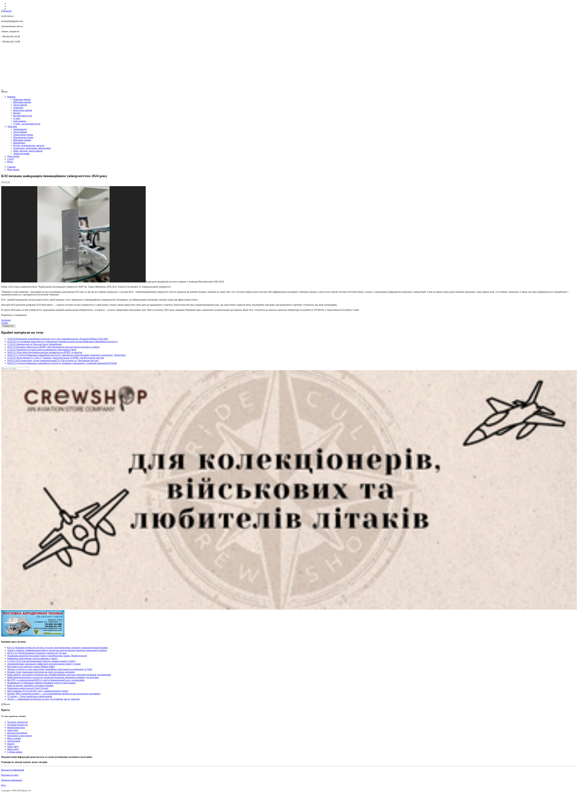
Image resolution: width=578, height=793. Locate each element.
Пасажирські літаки (23, 137)
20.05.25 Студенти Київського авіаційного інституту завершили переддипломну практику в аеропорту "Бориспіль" (66, 355)
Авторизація (13, 741)
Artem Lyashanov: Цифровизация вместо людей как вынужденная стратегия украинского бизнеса (57, 650)
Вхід (3, 785)
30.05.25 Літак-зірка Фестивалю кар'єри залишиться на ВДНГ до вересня (44, 352)
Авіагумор (12, 730)
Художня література (17, 724)
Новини (11, 96)
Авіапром (18, 107)
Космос (17, 113)
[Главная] (6, 11)
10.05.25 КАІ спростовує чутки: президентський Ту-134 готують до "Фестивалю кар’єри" (53, 360)
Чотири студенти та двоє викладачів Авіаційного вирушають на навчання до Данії (49, 669)
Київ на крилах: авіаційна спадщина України (30, 685)
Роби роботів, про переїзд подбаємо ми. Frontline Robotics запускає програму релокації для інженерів (59, 674)
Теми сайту (13, 746)
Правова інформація (11, 780)
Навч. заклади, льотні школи (27, 151)
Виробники (19, 142)
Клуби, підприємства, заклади (28, 145)
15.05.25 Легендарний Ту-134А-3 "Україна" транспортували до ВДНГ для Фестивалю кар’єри (55, 357)
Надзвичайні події (22, 115)
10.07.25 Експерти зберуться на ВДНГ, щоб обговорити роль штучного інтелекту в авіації (53, 347)
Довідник (12, 126)
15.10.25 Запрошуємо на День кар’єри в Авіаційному (34, 344)
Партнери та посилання (19, 735)
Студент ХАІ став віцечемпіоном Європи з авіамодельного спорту (41, 661)
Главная (11, 167)
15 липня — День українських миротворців (29, 696)
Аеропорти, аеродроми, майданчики (32, 148)
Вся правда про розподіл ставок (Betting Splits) (31, 666)
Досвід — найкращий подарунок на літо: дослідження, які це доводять (43, 699)
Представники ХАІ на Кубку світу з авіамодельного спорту (37, 691)
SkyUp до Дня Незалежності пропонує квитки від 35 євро (37, 653)
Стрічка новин (14, 752)
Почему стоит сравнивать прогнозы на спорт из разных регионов (41, 672)
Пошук (10, 743)
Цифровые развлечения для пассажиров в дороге (32, 658)
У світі (16, 118)
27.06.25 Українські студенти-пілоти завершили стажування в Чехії (41, 349)
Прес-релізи (13, 156)
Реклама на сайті (9, 775)
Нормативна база (16, 727)
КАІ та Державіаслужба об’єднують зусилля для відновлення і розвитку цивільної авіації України (57, 647)
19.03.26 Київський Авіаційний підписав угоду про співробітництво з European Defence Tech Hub (57, 339)
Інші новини (19, 121)
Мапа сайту (13, 749)
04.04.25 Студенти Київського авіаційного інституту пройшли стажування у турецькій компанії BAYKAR (62, 363)
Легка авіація (20, 105)
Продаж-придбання (17, 733)
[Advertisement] (91, 66)
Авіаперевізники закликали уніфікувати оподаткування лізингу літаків (44, 664)
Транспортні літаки (23, 134)
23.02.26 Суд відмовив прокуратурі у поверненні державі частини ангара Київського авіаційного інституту (62, 341)
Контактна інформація (12, 770)
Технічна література (17, 722)
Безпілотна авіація (22, 110)
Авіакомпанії (20, 129)
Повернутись (8, 326)
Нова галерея (14, 738)
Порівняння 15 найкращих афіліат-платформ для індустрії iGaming (41, 682)
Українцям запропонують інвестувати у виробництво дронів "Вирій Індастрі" (47, 655)
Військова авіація (22, 102)
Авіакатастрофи (21, 153)
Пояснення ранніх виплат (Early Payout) (27, 688)
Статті (10, 159)
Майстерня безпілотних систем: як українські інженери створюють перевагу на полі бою (53, 677)
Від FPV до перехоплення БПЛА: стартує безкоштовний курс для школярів (45, 680)
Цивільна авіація (21, 99)
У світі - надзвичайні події (26, 123)
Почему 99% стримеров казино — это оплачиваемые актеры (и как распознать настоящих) (54, 693)
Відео (10, 161)
